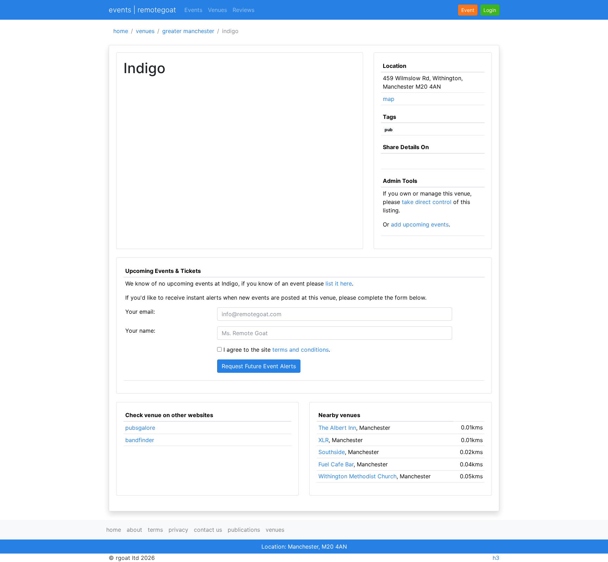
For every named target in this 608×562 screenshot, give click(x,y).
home (120, 30)
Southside (331, 451)
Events (193, 9)
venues (145, 30)
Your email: (140, 311)
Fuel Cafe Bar (336, 464)
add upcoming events (420, 224)
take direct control (426, 201)
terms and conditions (300, 349)
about (134, 529)
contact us (208, 529)
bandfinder (139, 439)
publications (244, 529)
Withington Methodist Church (357, 476)
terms (155, 529)
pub (389, 129)
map (388, 98)
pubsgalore (140, 427)
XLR (323, 439)
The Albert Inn (337, 427)
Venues (217, 9)
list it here (338, 283)
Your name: (140, 330)
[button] (489, 10)
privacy (178, 529)
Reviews (243, 9)
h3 (496, 557)
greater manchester (188, 30)
